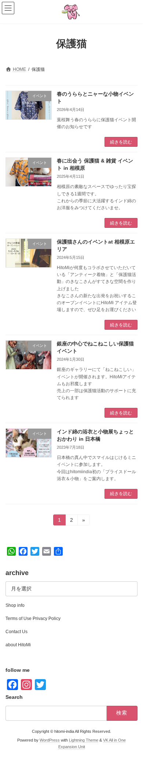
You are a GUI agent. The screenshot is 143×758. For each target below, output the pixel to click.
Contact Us (16, 631)
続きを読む (121, 142)
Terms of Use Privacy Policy (33, 618)
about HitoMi (18, 644)
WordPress (50, 740)
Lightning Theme (83, 740)
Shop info (15, 605)
